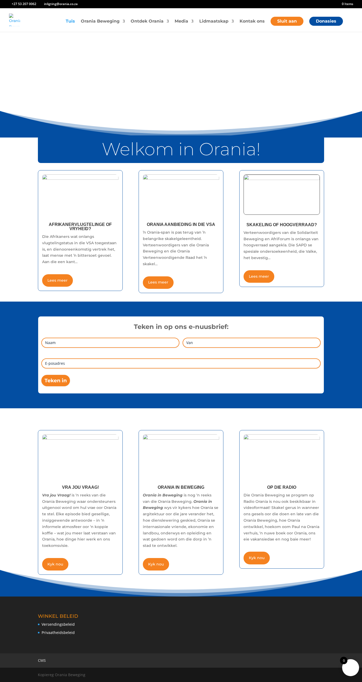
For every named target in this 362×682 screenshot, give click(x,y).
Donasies (326, 21)
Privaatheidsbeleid (58, 632)
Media (181, 21)
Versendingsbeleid (58, 624)
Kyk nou (55, 564)
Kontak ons (252, 21)
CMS (42, 660)
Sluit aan (287, 21)
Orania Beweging (100, 21)
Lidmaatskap (213, 21)
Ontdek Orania (147, 21)
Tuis (70, 21)
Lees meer (57, 280)
